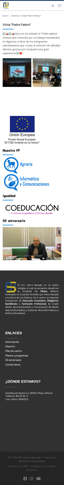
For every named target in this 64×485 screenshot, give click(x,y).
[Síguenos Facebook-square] (25, 479)
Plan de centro (13, 351)
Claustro (10, 346)
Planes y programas (16, 355)
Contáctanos (12, 364)
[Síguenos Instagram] (31, 479)
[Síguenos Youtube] (38, 479)
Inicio (5, 15)
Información (12, 342)
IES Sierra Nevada (29, 457)
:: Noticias (14, 15)
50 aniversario (13, 360)
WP (26, 466)
